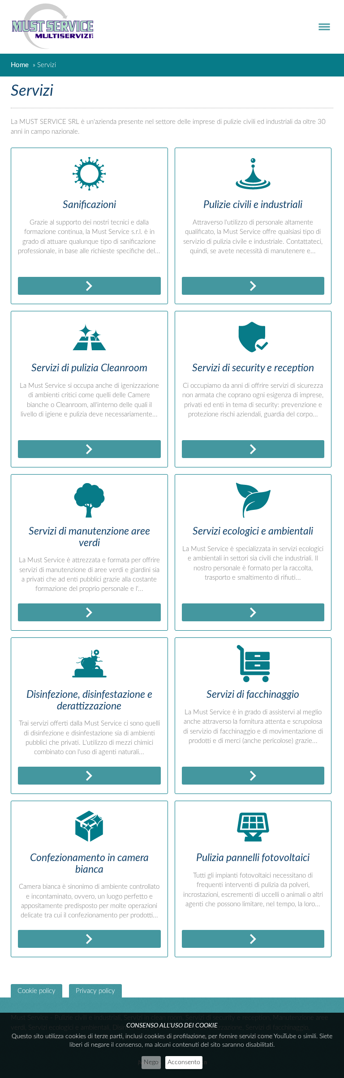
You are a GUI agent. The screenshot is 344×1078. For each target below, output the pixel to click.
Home (20, 65)
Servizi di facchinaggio (252, 694)
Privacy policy (95, 991)
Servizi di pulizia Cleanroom (89, 368)
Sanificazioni (89, 204)
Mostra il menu (319, 27)
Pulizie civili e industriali (252, 204)
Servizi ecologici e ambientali (253, 531)
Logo (57, 26)
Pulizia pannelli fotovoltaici (253, 858)
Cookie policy (36, 991)
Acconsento (184, 1062)
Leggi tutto (89, 286)
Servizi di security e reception (253, 368)
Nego (151, 1062)
